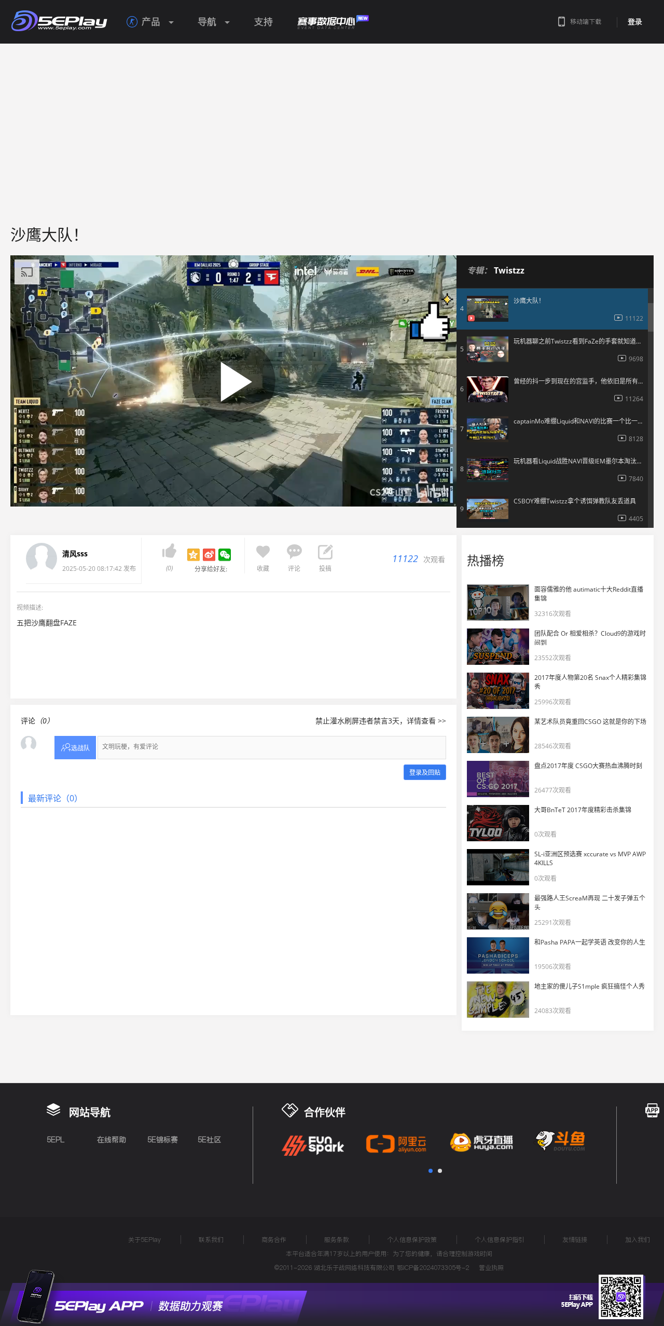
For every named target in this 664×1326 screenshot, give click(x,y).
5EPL (55, 1139)
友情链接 (574, 1239)
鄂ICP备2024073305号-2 (433, 1267)
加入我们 (637, 1239)
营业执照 (491, 1267)
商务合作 (273, 1239)
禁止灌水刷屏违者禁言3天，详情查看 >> (380, 721)
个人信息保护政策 (412, 1239)
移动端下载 (585, 21)
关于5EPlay (144, 1239)
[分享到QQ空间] (193, 555)
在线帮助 (111, 1139)
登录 (635, 22)
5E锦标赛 (162, 1139)
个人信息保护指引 (499, 1239)
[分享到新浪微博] (209, 555)
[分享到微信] (224, 555)
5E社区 (209, 1139)
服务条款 (336, 1239)
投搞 (325, 568)
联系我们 (211, 1239)
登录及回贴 (424, 772)
